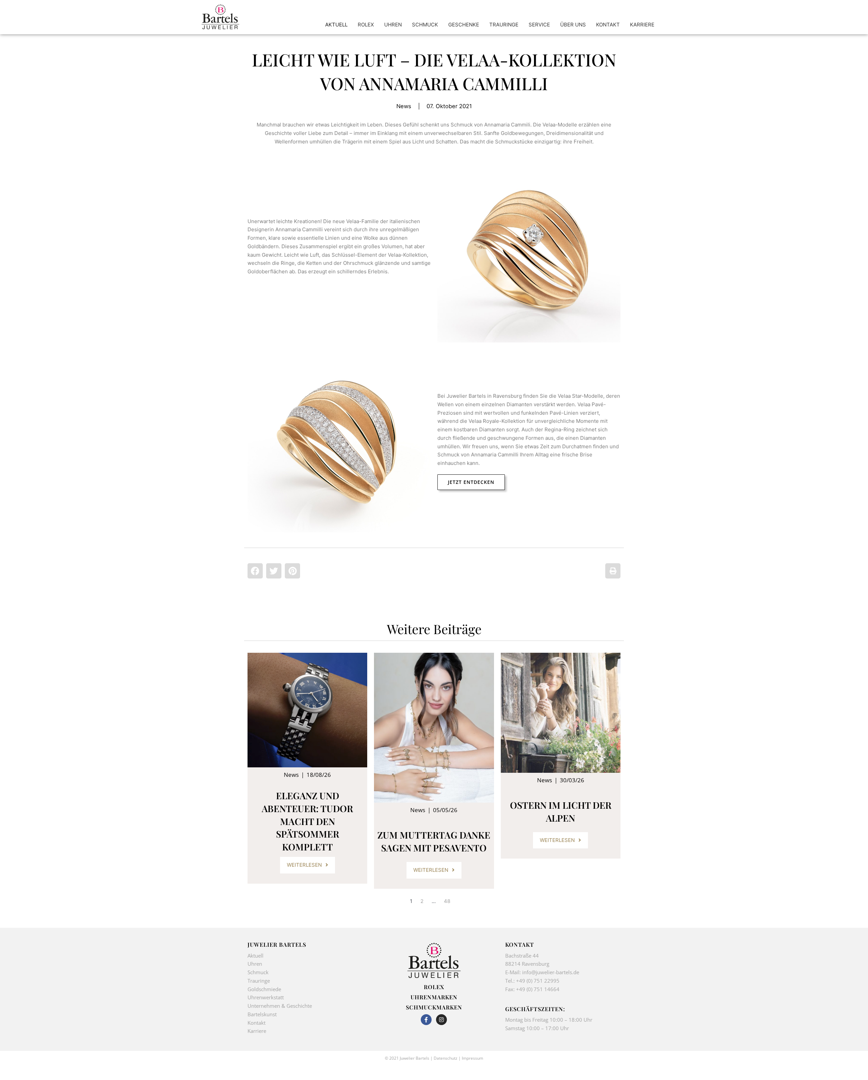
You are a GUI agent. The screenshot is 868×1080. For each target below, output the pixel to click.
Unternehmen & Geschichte (280, 1005)
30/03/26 (572, 780)
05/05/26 (445, 810)
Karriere (257, 1030)
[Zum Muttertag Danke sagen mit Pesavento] (434, 728)
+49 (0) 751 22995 (537, 980)
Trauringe (259, 980)
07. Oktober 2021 (449, 106)
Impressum (472, 1058)
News (403, 106)
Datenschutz (445, 1058)
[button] (255, 570)
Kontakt (256, 1022)
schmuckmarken (434, 1007)
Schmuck (258, 972)
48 (447, 901)
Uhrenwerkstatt (266, 997)
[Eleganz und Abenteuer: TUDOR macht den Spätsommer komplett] (307, 710)
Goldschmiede (264, 989)
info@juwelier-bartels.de (550, 972)
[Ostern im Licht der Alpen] (560, 712)
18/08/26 (319, 775)
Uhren (255, 963)
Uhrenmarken (434, 997)
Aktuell (255, 955)
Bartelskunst (262, 1014)
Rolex (434, 986)
